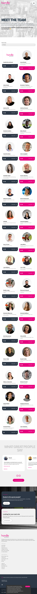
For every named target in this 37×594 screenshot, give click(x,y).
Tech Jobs (3, 568)
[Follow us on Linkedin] (2, 584)
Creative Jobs (3, 557)
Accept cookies (28, 586)
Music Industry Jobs (4, 566)
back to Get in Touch (5, 15)
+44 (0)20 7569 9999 (4, 581)
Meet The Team (6, 7)
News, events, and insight (5, 550)
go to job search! (7, 520)
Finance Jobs (3, 560)
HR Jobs (2, 561)
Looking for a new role (4, 549)
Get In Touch (3, 546)
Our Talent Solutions (4, 551)
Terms (2, 590)
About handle (3, 545)
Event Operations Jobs (4, 558)
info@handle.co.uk (4, 580)
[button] (19, 476)
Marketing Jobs (3, 564)
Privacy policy (6, 590)
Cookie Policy (16, 592)
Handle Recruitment (4, 548)
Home (2, 7)
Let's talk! (6, 503)
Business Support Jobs (4, 556)
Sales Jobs (3, 567)
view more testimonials (18, 480)
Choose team (3, 42)
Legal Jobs (3, 563)
